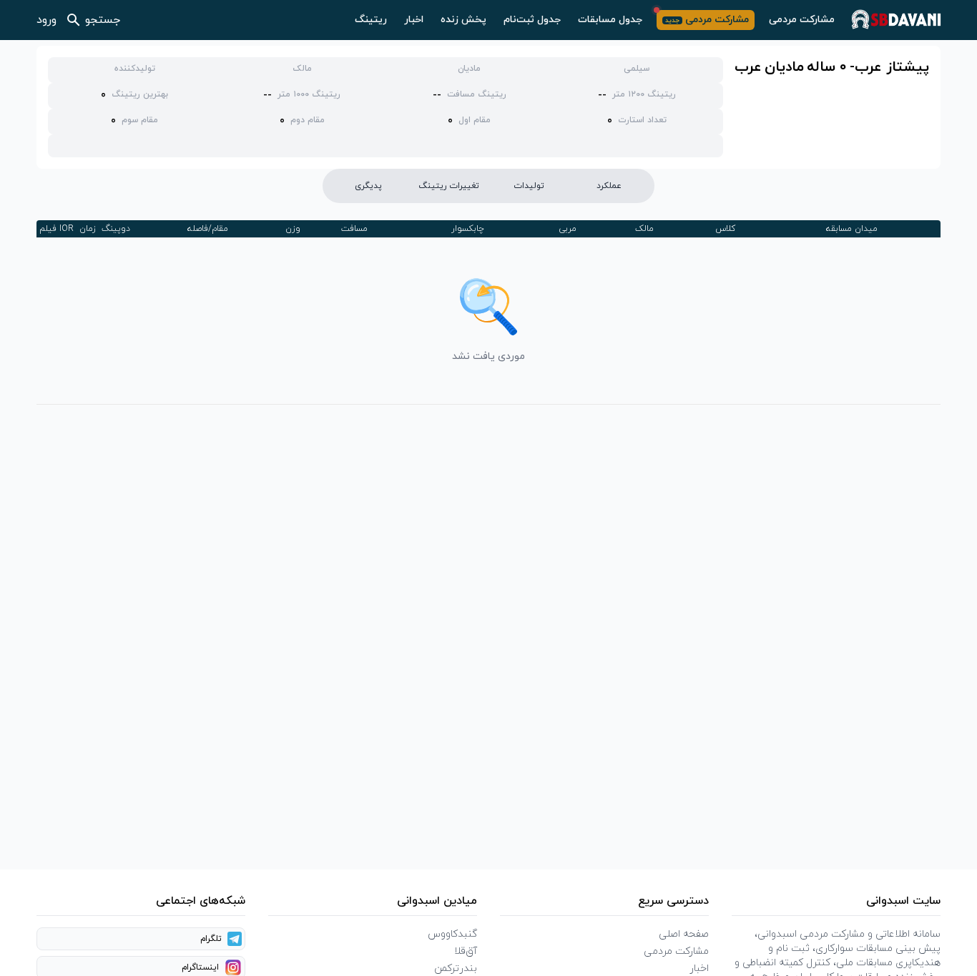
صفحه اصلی (684, 934)
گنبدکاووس (452, 934)
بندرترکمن (455, 968)
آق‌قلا (465, 951)
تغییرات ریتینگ (448, 186)
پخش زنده (463, 19)
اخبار (413, 19)
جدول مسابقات (610, 19)
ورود (46, 20)
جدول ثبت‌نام (532, 19)
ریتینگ (371, 19)
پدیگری (368, 186)
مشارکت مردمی (802, 19)
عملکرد (609, 186)
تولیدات (529, 186)
